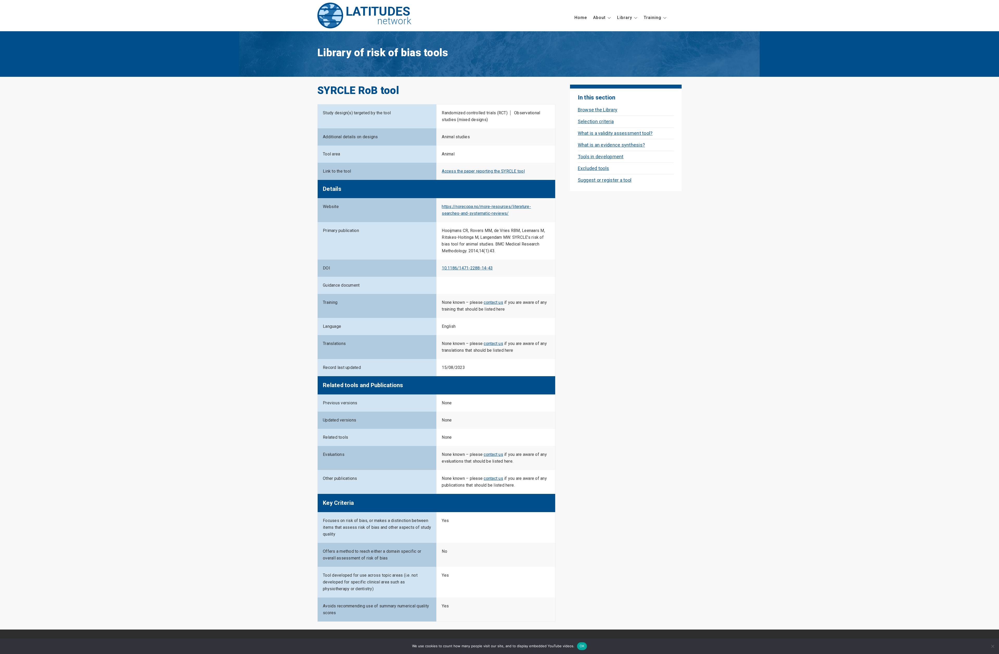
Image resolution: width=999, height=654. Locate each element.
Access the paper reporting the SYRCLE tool (483, 171)
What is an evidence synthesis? (611, 145)
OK (582, 646)
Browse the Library (598, 109)
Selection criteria (596, 121)
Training (652, 17)
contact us (493, 302)
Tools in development (601, 156)
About (599, 17)
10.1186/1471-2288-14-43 (467, 268)
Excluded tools (593, 168)
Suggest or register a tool (605, 180)
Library (624, 17)
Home (580, 17)
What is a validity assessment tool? (615, 133)
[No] (992, 646)
